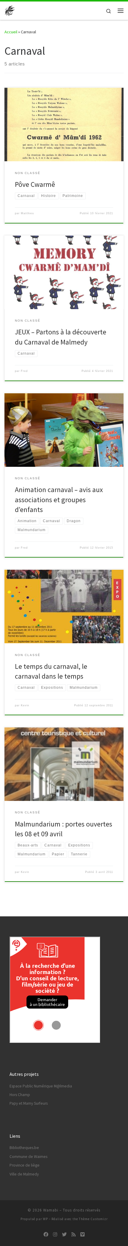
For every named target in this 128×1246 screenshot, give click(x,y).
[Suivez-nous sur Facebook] (45, 1234)
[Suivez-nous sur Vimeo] (82, 1234)
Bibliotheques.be (24, 1147)
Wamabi (50, 1210)
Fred (24, 371)
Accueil (10, 32)
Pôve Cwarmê (35, 184)
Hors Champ (20, 1094)
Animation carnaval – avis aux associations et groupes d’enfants (59, 499)
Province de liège (25, 1165)
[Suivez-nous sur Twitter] (64, 1234)
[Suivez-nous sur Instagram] (55, 1234)
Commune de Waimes (28, 1156)
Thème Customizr (93, 1219)
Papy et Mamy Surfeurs (29, 1103)
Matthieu (27, 213)
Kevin (25, 705)
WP (45, 1219)
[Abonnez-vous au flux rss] (73, 1234)
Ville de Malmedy (24, 1174)
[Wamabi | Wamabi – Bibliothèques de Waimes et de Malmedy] (9, 10)
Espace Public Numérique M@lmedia (41, 1086)
